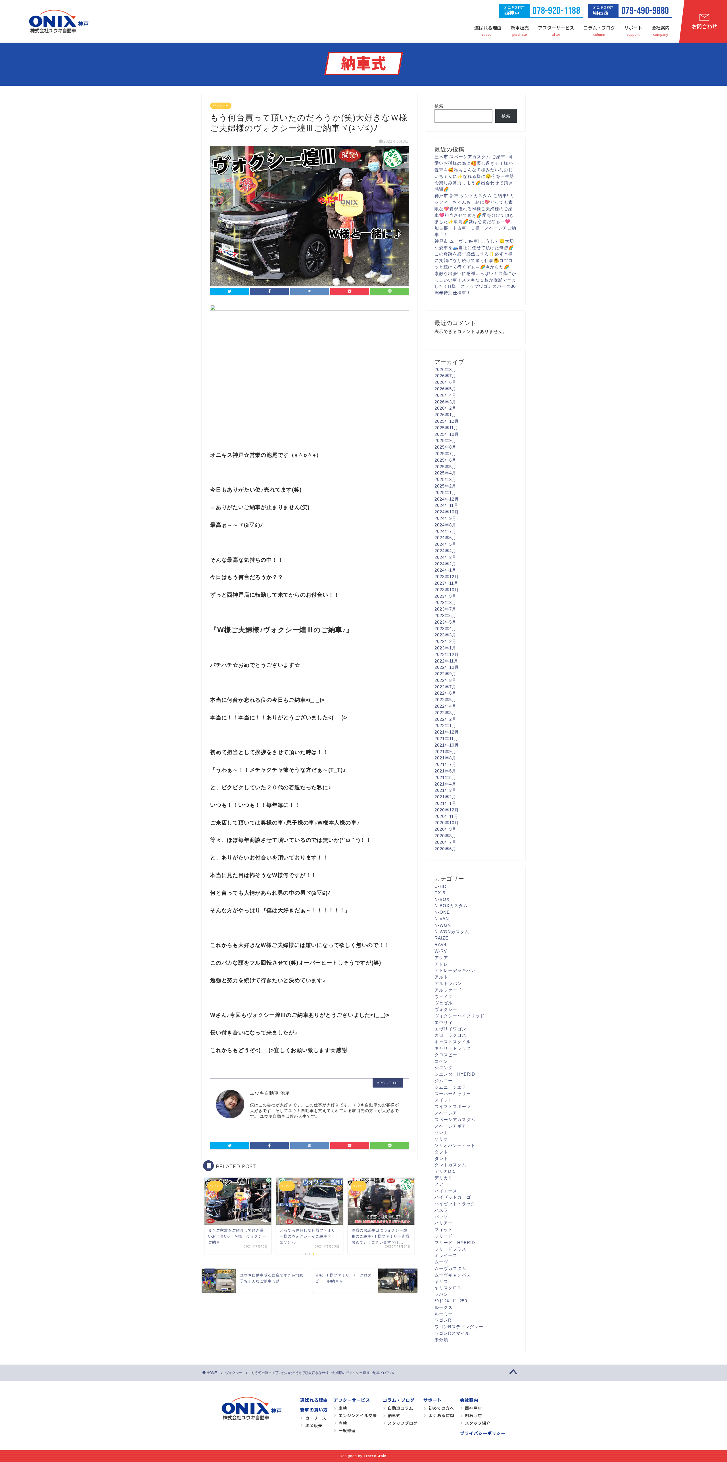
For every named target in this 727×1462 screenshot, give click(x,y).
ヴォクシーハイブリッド (459, 1015)
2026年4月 (445, 395)
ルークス (443, 1307)
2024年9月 (445, 518)
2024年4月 (445, 550)
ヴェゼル (443, 1002)
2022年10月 (446, 667)
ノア (439, 1184)
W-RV (440, 951)
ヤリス (441, 1281)
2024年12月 (446, 499)
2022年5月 (445, 699)
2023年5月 (445, 622)
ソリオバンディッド (454, 1145)
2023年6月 (445, 615)
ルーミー (443, 1313)
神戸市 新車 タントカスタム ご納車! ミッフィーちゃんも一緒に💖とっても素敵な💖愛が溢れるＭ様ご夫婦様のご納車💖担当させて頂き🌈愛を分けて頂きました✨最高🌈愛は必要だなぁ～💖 (474, 208)
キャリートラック (452, 1048)
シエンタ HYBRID (454, 1074)
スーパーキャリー (452, 1093)
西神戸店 (473, 1408)
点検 (343, 1423)
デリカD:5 (445, 1171)
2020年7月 (445, 842)
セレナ (441, 1132)
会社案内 (660, 27)
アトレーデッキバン (454, 970)
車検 (343, 1408)
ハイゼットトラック (454, 1203)
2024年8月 (445, 524)
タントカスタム (450, 1164)
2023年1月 (445, 647)
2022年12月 (446, 654)
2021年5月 (445, 777)
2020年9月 (445, 829)
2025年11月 (446, 427)
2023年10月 (446, 589)
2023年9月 (445, 596)
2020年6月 (445, 848)
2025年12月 (446, 421)
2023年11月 (446, 583)
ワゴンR (443, 1320)
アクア (441, 957)
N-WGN (442, 925)
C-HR (440, 886)
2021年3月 (445, 790)
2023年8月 (445, 602)
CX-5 (439, 892)
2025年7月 (445, 453)
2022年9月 (445, 673)
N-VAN (441, 918)
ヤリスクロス (448, 1287)
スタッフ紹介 (477, 1423)
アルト (441, 976)
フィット (443, 1229)
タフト (441, 1151)
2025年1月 (445, 492)
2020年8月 (445, 835)
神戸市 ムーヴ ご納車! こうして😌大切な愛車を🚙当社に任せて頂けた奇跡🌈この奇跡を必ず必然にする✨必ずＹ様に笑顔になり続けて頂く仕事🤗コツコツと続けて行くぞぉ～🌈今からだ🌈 (474, 254)
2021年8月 (445, 757)
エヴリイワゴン (450, 1028)
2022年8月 (445, 680)
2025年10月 (446, 434)
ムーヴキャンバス (452, 1275)
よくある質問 (441, 1415)
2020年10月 (446, 822)
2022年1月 (445, 725)
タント (441, 1158)
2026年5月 (445, 388)
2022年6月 (445, 693)
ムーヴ (441, 1261)
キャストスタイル (452, 1041)
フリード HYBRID (454, 1242)
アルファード (448, 990)
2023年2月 (445, 641)
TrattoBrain (375, 1455)
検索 (439, 105)
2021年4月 (445, 784)
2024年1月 (445, 570)
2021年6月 (445, 771)
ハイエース (445, 1190)
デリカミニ (445, 1177)
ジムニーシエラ (450, 1087)
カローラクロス (450, 1035)
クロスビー (445, 1054)
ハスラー (443, 1210)
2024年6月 (445, 537)
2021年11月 (446, 738)
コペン (441, 1061)
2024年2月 (445, 563)
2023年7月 (445, 609)
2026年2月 (445, 408)
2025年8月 (445, 447)
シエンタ (443, 1067)
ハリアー (443, 1223)
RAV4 (440, 944)
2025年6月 (445, 460)
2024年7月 (445, 531)
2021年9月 (445, 751)
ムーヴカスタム (450, 1268)
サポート (633, 27)
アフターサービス (556, 27)
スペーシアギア (450, 1126)
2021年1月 (445, 803)
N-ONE (442, 912)
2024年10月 (446, 511)
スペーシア (445, 1113)
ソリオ (441, 1138)
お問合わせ (704, 26)
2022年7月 (445, 686)
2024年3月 (445, 557)
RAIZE (441, 938)
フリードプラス (450, 1249)
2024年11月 (446, 505)
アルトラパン (448, 983)
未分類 (441, 1339)
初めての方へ (441, 1408)
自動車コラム (400, 1408)
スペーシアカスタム (454, 1119)
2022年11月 (446, 661)
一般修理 (347, 1430)
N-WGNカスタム (451, 931)
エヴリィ (443, 1022)
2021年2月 (445, 796)
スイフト (443, 1099)
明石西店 (473, 1415)
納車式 (394, 1415)
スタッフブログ (402, 1423)
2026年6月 (445, 382)
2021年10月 (446, 745)
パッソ (441, 1216)
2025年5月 (445, 466)
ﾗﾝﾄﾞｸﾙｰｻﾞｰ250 (450, 1300)
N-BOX (442, 899)
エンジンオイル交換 (358, 1415)
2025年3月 (445, 479)
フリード (443, 1236)
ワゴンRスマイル (452, 1333)
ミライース (445, 1255)
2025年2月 (445, 486)
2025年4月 (445, 472)
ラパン (441, 1294)
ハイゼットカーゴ (452, 1197)
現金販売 (313, 1425)
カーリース (315, 1418)
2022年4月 (445, 706)
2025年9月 (445, 440)
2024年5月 (445, 544)
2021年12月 (446, 732)
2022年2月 (445, 719)
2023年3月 (445, 634)
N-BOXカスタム (451, 905)
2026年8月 (445, 369)
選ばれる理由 (488, 27)
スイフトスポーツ (452, 1106)
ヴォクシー (221, 105)
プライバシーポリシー (482, 1433)
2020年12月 (446, 809)
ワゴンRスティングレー (458, 1326)
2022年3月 (445, 712)
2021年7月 (445, 764)
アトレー (443, 964)
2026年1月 (445, 414)
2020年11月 (446, 816)
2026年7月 (445, 375)
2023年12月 (446, 576)
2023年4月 (445, 628)
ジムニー (443, 1080)
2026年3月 (445, 401)
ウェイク (443, 996)
